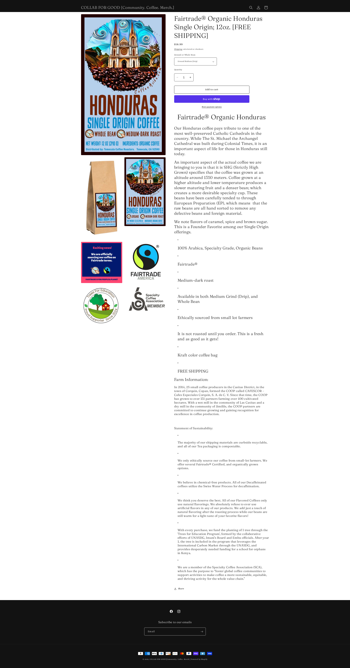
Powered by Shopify (199, 659)
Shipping (178, 49)
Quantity (178, 70)
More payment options (212, 107)
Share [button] (181, 589)
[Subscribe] (202, 631)
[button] (251, 7)
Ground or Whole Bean (185, 55)
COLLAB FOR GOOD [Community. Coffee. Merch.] (170, 659)
